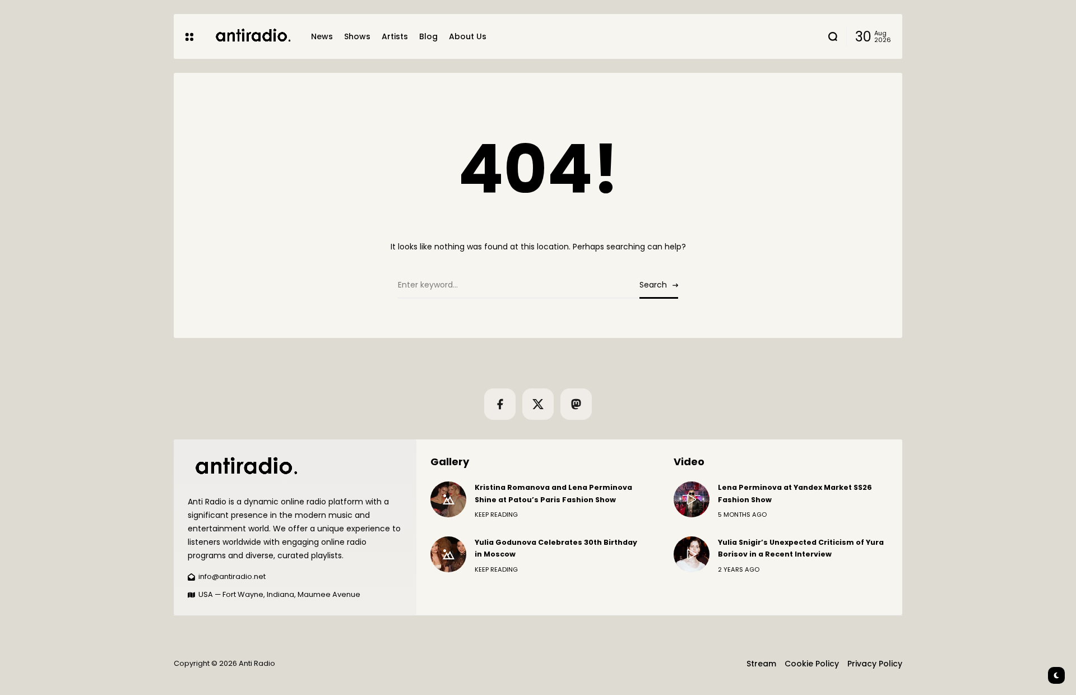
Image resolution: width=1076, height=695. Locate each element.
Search (653, 284)
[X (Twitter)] (538, 404)
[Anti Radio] (252, 36)
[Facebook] (500, 404)
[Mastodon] (576, 404)
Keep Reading (496, 514)
